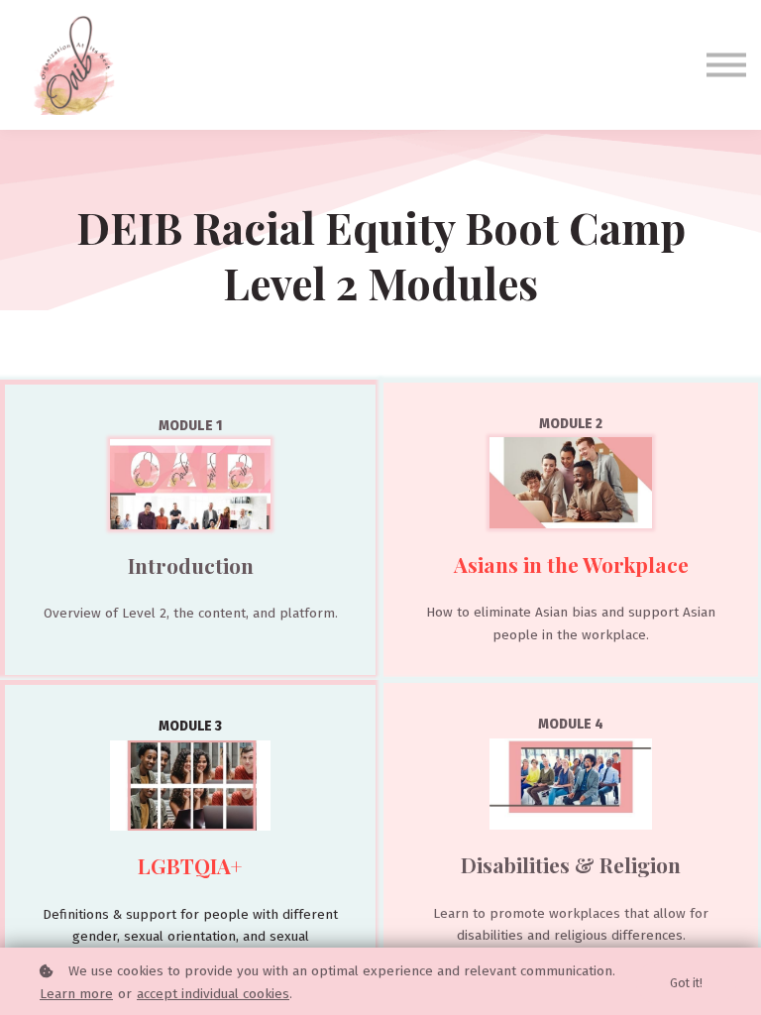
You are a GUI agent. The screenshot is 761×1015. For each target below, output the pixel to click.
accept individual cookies (213, 993)
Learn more (76, 993)
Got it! (686, 982)
